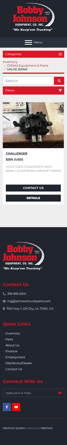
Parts (9, 339)
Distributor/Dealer (18, 363)
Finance (11, 351)
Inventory (12, 333)
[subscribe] (60, 393)
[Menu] (28, 42)
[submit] (59, 81)
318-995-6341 (16, 293)
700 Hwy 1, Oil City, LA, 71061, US (30, 308)
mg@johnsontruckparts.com (29, 301)
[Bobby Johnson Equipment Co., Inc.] (23, 256)
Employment (15, 357)
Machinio (47, 428)
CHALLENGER (16, 153)
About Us (12, 345)
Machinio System (14, 428)
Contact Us (33, 188)
